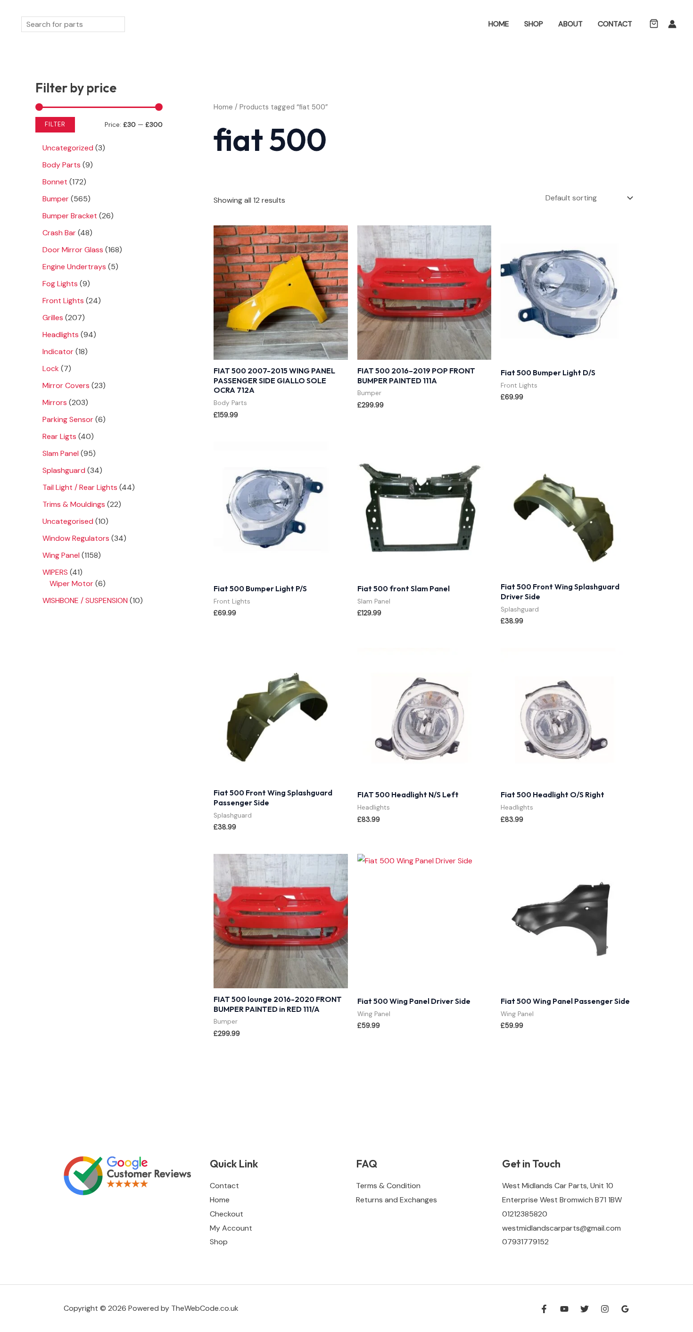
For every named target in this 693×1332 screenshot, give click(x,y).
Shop (533, 24)
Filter (55, 124)
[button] (467, 24)
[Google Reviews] (625, 1309)
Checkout (226, 1214)
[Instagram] (605, 1309)
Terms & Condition (388, 1186)
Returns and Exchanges (396, 1200)
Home (498, 24)
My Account (231, 1228)
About (570, 24)
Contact (615, 24)
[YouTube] (564, 1309)
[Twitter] (584, 1309)
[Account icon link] (672, 24)
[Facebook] (544, 1309)
